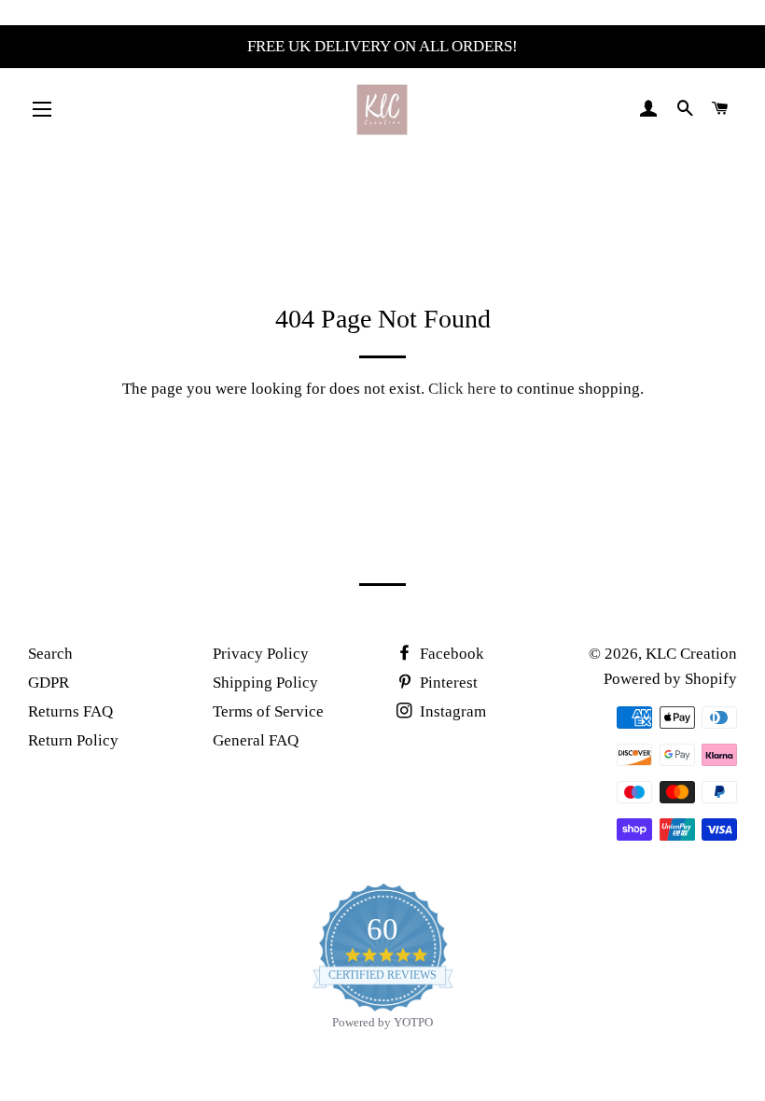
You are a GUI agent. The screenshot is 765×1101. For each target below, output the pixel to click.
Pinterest (447, 682)
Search (50, 653)
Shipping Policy (265, 682)
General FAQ (256, 740)
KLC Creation (691, 653)
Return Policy (73, 740)
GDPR (48, 682)
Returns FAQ (70, 711)
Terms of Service (268, 711)
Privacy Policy (261, 653)
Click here (462, 388)
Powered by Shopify (670, 679)
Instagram (451, 711)
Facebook (450, 653)
